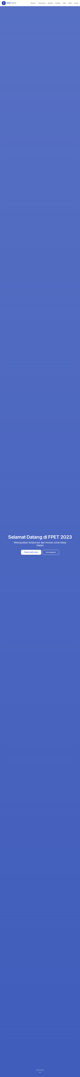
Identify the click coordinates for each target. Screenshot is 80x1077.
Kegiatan (50, 3)
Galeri (64, 3)
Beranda (33, 3)
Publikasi (57, 3)
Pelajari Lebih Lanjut (31, 552)
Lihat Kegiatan (51, 552)
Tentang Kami (42, 3)
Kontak (76, 3)
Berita (70, 3)
